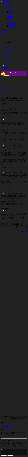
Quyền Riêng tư (6, 426)
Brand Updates (6, 94)
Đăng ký (5, 68)
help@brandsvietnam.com (8, 436)
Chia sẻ (4, 90)
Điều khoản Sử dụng (7, 424)
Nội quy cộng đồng (7, 427)
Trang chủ (5, 93)
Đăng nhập (5, 67)
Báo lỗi (4, 91)
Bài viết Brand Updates (4, 87)
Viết (1, 70)
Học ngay (2, 74)
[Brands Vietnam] (4, 1)
